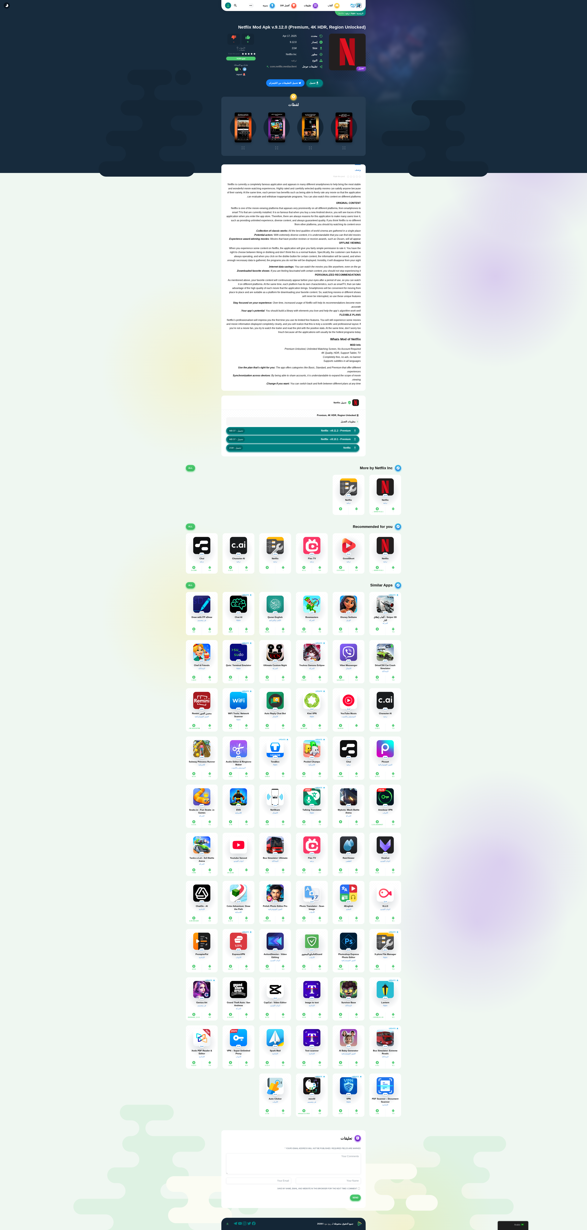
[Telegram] (244, 69)
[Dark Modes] (7, 5)
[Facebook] (254, 1224)
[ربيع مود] (354, 5)
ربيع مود (327, 1224)
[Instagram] (245, 1224)
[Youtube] (240, 1224)
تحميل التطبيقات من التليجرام (284, 83)
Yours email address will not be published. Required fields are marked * (323, 1148)
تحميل (312, 83)
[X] (240, 69)
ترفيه (294, 60)
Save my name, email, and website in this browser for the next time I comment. (317, 1189)
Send (355, 1197)
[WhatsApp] (236, 69)
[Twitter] (249, 1224)
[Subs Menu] (251, 5)
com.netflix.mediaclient (283, 66)
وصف (358, 170)
